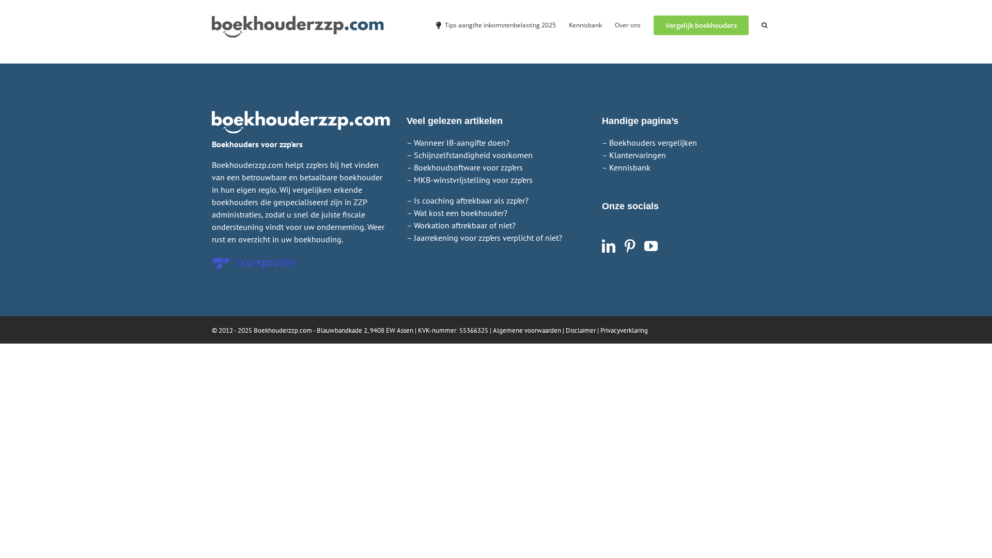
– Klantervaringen (634, 155)
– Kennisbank (626, 167)
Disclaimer (581, 330)
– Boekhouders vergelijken (649, 142)
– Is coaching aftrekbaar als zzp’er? (468, 200)
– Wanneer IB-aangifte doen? (458, 142)
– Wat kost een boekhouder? (457, 213)
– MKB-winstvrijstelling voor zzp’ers (470, 180)
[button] (764, 24)
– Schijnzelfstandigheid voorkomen (470, 155)
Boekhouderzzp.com (283, 330)
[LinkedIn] (608, 246)
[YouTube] (651, 246)
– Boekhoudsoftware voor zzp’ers (465, 167)
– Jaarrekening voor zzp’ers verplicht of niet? (484, 238)
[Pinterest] (630, 246)
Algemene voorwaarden (527, 330)
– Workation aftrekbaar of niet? (461, 225)
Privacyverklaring (624, 330)
